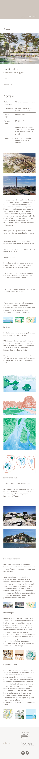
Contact (23, 738)
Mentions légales (26, 743)
